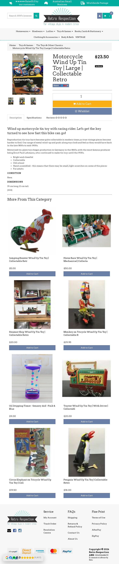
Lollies (50, 31)
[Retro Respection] (62, 15)
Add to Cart (83, 103)
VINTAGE (80, 37)
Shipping (72, 517)
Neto (91, 560)
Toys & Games (64, 31)
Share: (56, 85)
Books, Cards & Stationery (88, 31)
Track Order (50, 524)
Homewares (22, 31)
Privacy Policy (99, 524)
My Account (50, 517)
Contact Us (73, 533)
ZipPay (95, 536)
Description (16, 118)
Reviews (51, 118)
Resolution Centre (49, 531)
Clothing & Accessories (46, 37)
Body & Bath (67, 37)
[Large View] (10, 101)
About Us (72, 539)
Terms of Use (98, 517)
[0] (105, 16)
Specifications (34, 118)
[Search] (36, 16)
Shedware (37, 31)
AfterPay (96, 530)
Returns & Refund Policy (75, 525)
